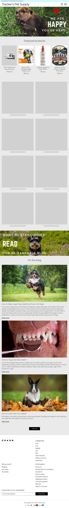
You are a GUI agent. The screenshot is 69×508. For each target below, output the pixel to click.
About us (38, 467)
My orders (5, 469)
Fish (36, 451)
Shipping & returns (41, 479)
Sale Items (38, 460)
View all (34, 429)
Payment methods (41, 477)
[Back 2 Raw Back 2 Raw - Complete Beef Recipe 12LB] (26, 56)
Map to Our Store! (41, 486)
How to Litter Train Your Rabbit (14, 414)
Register (4, 467)
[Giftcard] (31, 505)
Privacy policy (40, 474)
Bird (36, 453)
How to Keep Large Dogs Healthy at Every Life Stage (23, 304)
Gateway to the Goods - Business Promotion (60, 69)
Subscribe (41, 494)
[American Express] (43, 505)
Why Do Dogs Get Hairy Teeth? (14, 360)
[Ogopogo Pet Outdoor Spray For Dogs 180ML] (42, 56)
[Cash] (28, 505)
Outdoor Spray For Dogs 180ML (43, 68)
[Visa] (40, 505)
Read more (5, 318)
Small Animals (40, 455)
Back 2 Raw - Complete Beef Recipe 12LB (26, 69)
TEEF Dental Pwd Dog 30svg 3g (9, 68)
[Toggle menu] (65, 4)
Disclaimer (38, 472)
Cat (36, 446)
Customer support (41, 481)
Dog (36, 443)
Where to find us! (41, 458)
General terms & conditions (44, 469)
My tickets (5, 472)
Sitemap (38, 484)
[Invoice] (25, 505)
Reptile (37, 448)
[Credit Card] (34, 505)
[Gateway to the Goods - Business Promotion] (59, 56)
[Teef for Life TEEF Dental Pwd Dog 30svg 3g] (9, 56)
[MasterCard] (37, 505)
